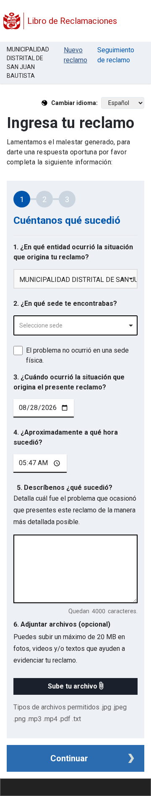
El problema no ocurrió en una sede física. (77, 355)
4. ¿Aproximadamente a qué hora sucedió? (65, 437)
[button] (75, 686)
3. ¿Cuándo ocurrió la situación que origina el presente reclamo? (69, 382)
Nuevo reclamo (75, 55)
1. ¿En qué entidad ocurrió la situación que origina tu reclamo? (73, 252)
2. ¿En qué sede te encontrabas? (65, 303)
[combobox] (75, 325)
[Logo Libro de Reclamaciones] (11, 21)
